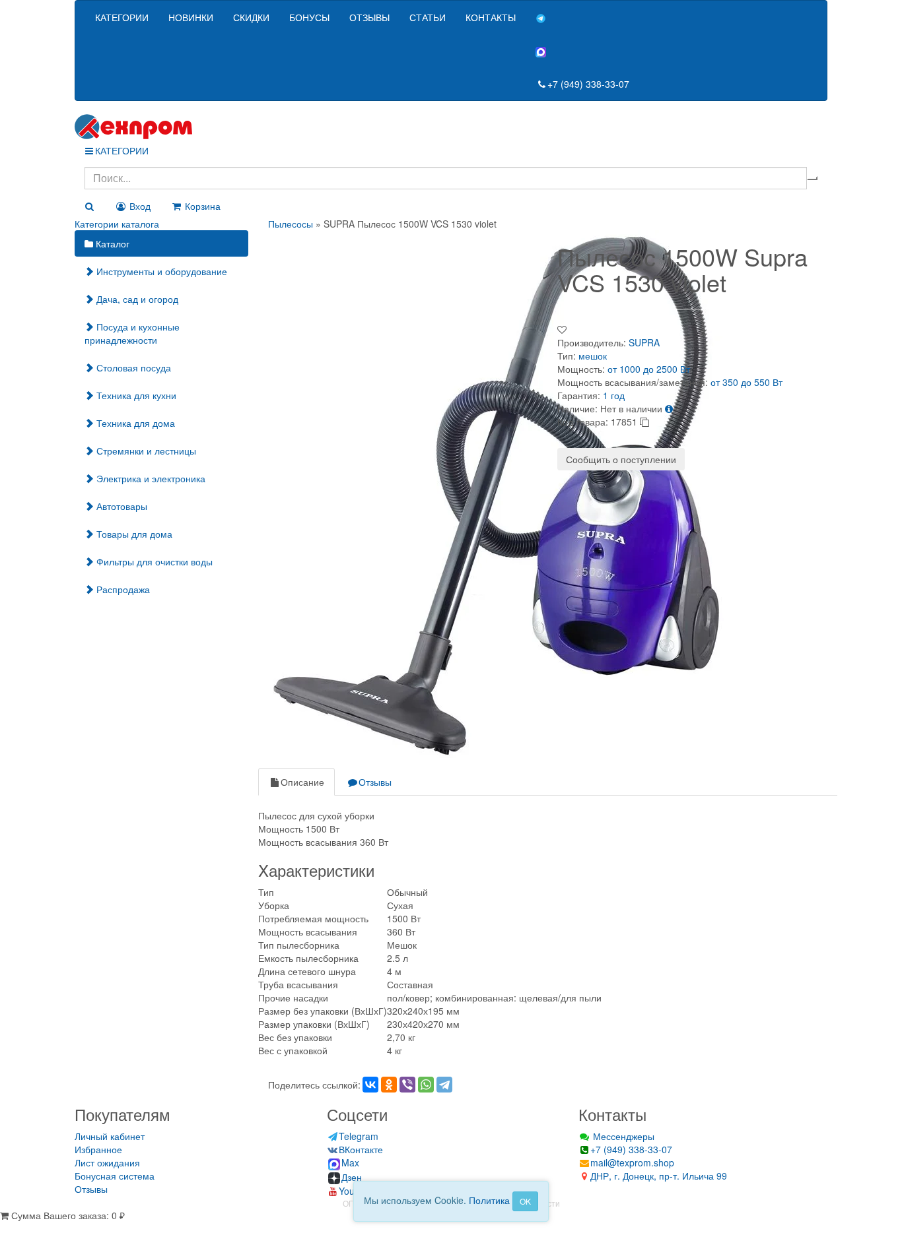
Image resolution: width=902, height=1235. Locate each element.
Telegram (358, 1136)
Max (350, 1162)
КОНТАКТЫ (491, 17)
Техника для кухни (135, 395)
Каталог (111, 243)
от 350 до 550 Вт (746, 382)
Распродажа (122, 589)
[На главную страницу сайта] (451, 126)
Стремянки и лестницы (145, 450)
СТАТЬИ (427, 17)
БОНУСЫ (309, 17)
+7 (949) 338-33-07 (588, 83)
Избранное (98, 1149)
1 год (614, 395)
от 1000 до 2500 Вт (648, 368)
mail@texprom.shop (632, 1162)
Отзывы (375, 781)
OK (525, 1201)
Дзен (351, 1177)
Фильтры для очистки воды (153, 561)
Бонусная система (115, 1175)
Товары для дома (133, 533)
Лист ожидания (107, 1162)
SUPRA (644, 342)
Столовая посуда (132, 367)
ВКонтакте (361, 1149)
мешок (592, 355)
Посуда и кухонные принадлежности (132, 333)
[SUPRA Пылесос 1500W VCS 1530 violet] (497, 492)
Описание (302, 781)
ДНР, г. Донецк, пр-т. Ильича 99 (658, 1175)
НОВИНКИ (190, 17)
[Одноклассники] (389, 1084)
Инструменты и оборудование (160, 271)
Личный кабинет (110, 1136)
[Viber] (407, 1084)
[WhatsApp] (426, 1084)
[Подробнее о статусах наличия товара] (669, 408)
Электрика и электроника (149, 478)
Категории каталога (117, 223)
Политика (489, 1200)
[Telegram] (444, 1084)
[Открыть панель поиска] (89, 206)
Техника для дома (134, 422)
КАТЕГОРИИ (122, 17)
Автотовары (120, 506)
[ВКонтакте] (370, 1084)
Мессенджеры (622, 1136)
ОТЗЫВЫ (369, 17)
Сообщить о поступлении (621, 459)
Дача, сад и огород (136, 298)
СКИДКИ (251, 17)
